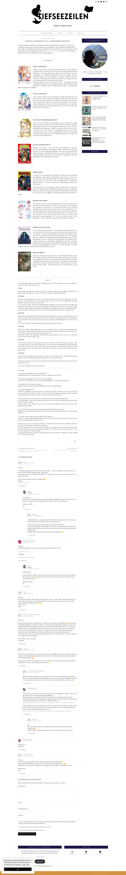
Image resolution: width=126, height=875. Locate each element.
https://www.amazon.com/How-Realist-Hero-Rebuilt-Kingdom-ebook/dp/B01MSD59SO (49, 702)
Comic (53, 38)
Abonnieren (40, 861)
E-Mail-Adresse (23, 809)
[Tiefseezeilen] (63, 14)
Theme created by (100, 873)
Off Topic (69, 33)
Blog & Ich (80, 33)
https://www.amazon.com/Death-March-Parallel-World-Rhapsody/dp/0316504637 (47, 711)
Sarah (25, 592)
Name (20, 802)
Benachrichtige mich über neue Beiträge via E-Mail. (32, 830)
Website (20, 815)
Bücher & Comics (47, 33)
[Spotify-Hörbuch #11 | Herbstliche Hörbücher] (86, 100)
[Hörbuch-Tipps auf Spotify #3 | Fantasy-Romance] (86, 131)
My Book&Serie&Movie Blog (26, 557)
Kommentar (22, 786)
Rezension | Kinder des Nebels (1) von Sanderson (65, 450)
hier (26, 413)
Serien (60, 33)
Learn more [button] (26, 865)
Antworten (22, 486)
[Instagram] (96, 2)
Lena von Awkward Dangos (31, 614)
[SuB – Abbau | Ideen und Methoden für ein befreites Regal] (86, 121)
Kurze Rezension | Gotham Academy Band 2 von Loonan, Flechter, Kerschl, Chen (32, 450)
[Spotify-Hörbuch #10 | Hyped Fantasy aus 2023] (86, 110)
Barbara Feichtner (29, 541)
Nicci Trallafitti (28, 754)
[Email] (104, 2)
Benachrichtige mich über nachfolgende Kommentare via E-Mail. (35, 827)
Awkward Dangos (53, 51)
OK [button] (18, 869)
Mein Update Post (23, 551)
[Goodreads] (101, 2)
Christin (25, 648)
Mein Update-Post (23, 483)
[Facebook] (98, 2)
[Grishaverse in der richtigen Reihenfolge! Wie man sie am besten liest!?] (86, 141)
